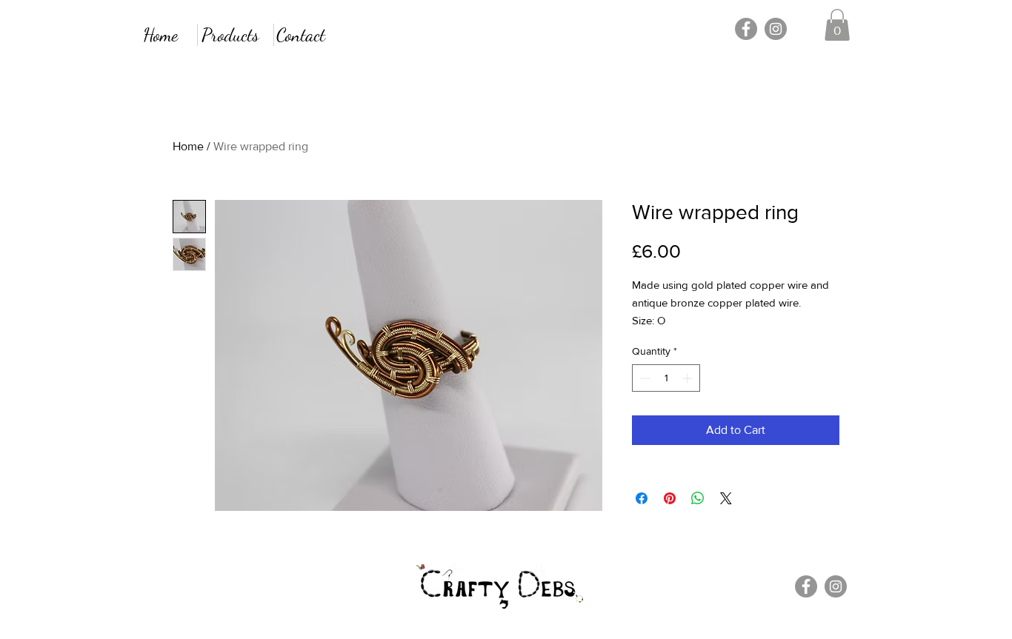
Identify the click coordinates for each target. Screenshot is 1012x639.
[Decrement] (643, 378)
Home (188, 146)
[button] (837, 25)
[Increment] (688, 378)
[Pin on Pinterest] (670, 498)
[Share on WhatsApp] (698, 498)
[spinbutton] (666, 378)
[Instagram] (776, 29)
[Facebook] (746, 29)
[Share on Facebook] (641, 498)
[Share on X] (726, 498)
